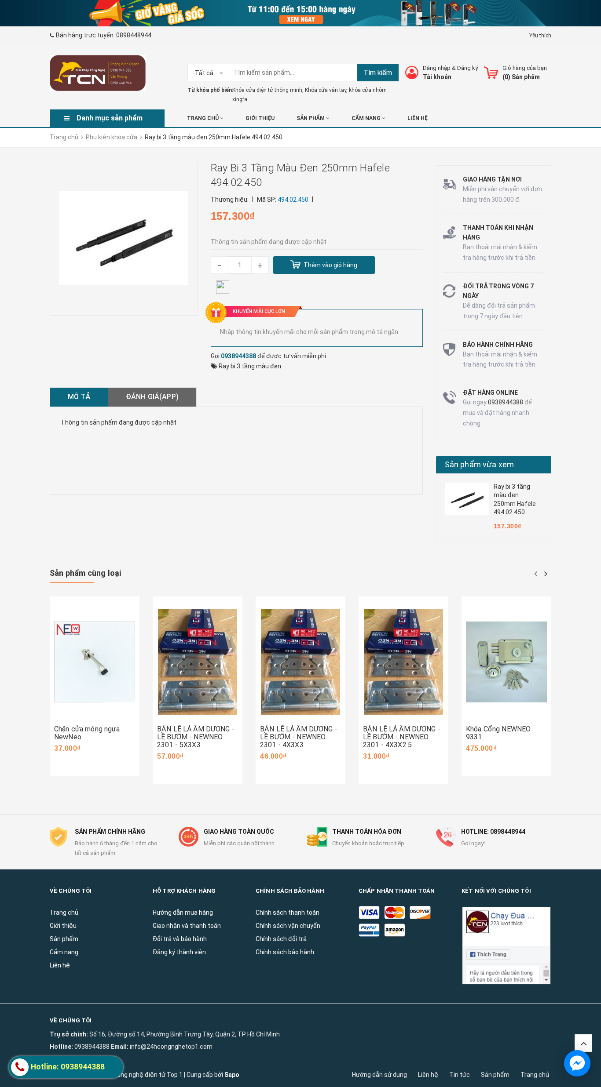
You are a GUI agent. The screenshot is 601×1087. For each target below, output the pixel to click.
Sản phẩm (495, 1074)
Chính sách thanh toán (287, 912)
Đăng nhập (437, 68)
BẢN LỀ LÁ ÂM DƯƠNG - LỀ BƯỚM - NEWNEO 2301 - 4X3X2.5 (401, 737)
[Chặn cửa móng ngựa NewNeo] (94, 662)
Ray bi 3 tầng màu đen (250, 366)
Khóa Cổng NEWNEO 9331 (498, 733)
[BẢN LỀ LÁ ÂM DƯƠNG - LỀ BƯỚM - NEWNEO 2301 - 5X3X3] (197, 662)
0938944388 (238, 356)
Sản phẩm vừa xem (479, 464)
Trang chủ (534, 1074)
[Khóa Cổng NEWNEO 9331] (506, 662)
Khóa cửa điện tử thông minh (267, 90)
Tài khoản (437, 76)
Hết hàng (286, 719)
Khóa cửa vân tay (325, 90)
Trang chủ (203, 118)
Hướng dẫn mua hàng (183, 912)
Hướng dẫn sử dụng (379, 1074)
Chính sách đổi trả (281, 938)
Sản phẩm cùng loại (85, 573)
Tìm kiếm (377, 73)
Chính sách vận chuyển (288, 925)
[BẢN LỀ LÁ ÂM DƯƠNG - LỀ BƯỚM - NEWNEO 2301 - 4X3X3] (300, 662)
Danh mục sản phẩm (110, 118)
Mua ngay (81, 712)
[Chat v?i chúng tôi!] (577, 1063)
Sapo (231, 1074)
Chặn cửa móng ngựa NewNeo (87, 733)
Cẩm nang (367, 118)
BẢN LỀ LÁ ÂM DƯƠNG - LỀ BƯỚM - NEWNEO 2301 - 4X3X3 (298, 737)
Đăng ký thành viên (179, 952)
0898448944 (133, 35)
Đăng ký (467, 68)
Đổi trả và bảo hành (180, 938)
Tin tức (459, 1074)
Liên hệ (417, 118)
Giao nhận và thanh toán (187, 925)
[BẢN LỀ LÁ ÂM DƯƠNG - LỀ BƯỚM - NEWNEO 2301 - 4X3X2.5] (403, 662)
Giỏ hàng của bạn (524, 68)
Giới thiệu (260, 118)
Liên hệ (428, 1074)
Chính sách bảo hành (285, 952)
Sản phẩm (311, 118)
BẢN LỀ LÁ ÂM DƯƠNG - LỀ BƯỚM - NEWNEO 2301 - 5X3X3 (196, 737)
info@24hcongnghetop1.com (171, 1046)
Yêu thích (540, 36)
